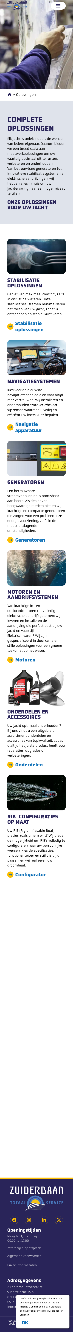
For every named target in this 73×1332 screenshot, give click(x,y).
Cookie (34, 1306)
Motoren (25, 660)
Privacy (24, 1306)
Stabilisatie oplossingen (29, 326)
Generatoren (30, 540)
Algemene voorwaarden (24, 1256)
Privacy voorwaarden (22, 1265)
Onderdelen (29, 765)
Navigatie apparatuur (28, 427)
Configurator (30, 874)
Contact (24, 1162)
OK (25, 1323)
